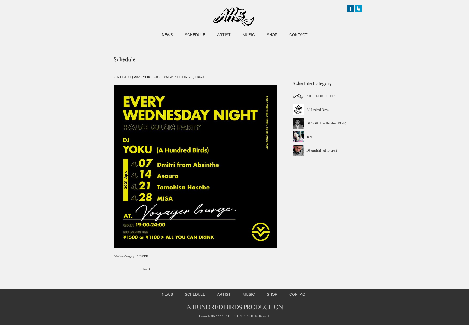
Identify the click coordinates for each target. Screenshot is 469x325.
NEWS (167, 35)
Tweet (146, 269)
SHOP (272, 35)
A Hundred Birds (317, 110)
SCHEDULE (195, 35)
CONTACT (298, 35)
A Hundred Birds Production (233, 16)
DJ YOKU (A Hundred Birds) (326, 123)
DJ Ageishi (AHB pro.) (321, 150)
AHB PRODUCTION (321, 96)
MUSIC (249, 35)
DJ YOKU (142, 256)
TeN (309, 137)
